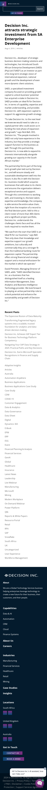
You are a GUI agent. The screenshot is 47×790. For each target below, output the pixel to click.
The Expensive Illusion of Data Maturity (23, 316)
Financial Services (13, 453)
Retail (7, 524)
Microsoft (9, 491)
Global (8, 461)
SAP (6, 533)
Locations (8, 702)
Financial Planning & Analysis (18, 449)
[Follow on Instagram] (10, 713)
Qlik (6, 512)
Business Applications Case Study (20, 386)
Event (7, 445)
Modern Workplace (14, 499)
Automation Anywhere (15, 378)
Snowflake (9, 537)
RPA (7, 528)
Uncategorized (12, 549)
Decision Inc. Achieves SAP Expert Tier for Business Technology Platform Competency (22, 337)
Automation (8, 619)
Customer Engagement (16, 403)
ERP (6, 436)
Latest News (10, 474)
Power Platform (12, 507)
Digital (8, 419)
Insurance (9, 470)
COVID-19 (9, 399)
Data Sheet (10, 415)
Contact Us (13, 753)
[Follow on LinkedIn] (5, 713)
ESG (7, 440)
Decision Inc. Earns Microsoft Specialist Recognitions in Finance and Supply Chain (23, 355)
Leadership (10, 478)
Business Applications (15, 382)
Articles (20, 48)
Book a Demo (14, 759)
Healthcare (10, 465)
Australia (9, 373)
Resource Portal (12, 520)
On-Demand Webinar (15, 503)
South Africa (10, 541)
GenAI (7, 457)
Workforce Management (16, 558)
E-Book (8, 428)
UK (6, 545)
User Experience (12, 553)
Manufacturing (12, 486)
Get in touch (17, 13)
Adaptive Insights (13, 365)
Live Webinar (11, 482)
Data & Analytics (12, 407)
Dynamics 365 (11, 424)
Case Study (10, 390)
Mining (8, 495)
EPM (7, 432)
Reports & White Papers (16, 516)
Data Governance (13, 411)
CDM (7, 394)
